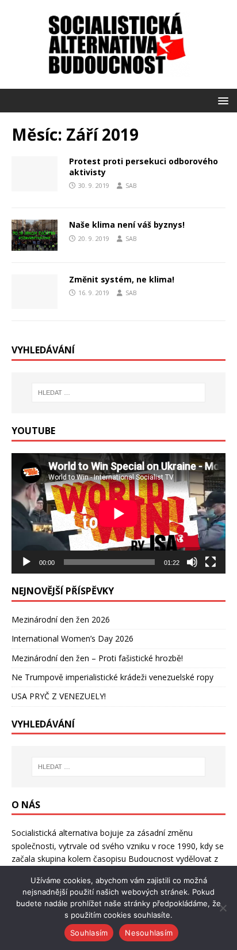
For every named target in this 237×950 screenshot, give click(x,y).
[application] (118, 513)
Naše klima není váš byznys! (127, 224)
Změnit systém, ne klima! (121, 279)
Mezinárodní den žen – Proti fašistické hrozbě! (97, 658)
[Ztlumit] (192, 562)
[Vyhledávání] (118, 392)
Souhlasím (89, 932)
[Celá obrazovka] (210, 562)
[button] (221, 100)
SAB (131, 185)
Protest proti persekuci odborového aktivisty (143, 166)
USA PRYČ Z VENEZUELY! (59, 696)
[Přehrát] (26, 562)
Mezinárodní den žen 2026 (61, 619)
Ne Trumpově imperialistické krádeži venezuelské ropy (112, 677)
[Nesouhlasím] (222, 908)
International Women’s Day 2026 (72, 638)
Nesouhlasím (149, 932)
